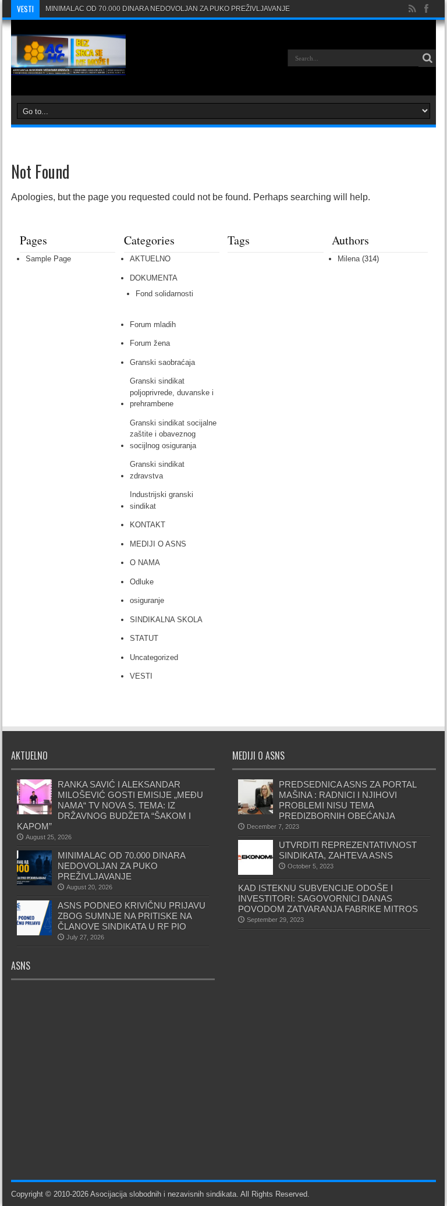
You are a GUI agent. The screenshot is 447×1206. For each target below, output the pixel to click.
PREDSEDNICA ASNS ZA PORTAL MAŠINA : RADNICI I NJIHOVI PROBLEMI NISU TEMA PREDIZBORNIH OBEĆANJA (349, 800)
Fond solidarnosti (164, 293)
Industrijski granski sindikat (161, 500)
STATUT (144, 638)
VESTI (141, 676)
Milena (349, 258)
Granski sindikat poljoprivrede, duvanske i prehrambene (172, 392)
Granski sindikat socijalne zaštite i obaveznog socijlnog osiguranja (173, 434)
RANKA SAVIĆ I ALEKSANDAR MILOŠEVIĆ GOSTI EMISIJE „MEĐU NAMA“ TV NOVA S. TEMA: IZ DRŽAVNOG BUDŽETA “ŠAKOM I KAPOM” (110, 805)
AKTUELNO (150, 258)
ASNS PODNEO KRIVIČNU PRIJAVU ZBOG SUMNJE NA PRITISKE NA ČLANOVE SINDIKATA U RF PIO (131, 915)
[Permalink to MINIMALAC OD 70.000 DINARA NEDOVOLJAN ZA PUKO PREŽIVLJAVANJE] (34, 882)
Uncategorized (154, 657)
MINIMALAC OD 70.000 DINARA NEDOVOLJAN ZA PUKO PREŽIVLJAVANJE (167, 9)
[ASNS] (68, 66)
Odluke (142, 581)
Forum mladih (153, 324)
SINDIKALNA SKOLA (166, 619)
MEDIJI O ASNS (158, 544)
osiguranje (147, 600)
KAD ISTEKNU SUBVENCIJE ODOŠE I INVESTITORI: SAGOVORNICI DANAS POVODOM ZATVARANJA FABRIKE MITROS (328, 898)
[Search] (427, 58)
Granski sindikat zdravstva (157, 470)
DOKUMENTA (154, 278)
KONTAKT (147, 524)
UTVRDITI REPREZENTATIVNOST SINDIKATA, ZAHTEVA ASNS (348, 850)
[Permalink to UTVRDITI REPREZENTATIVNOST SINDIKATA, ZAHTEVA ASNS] (255, 872)
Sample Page (48, 258)
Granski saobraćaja (162, 362)
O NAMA (145, 562)
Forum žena (150, 343)
